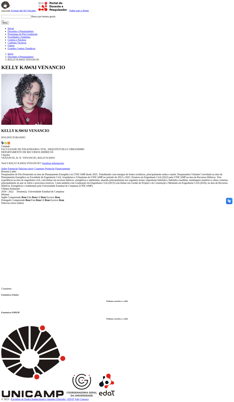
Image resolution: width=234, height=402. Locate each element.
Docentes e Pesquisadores (21, 31)
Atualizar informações (53, 163)
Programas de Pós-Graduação (22, 34)
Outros (11, 45)
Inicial (11, 28)
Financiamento (62, 168)
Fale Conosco (82, 399)
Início (10, 54)
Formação (13, 168)
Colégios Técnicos (17, 42)
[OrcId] (5, 143)
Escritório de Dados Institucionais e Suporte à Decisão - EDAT (42, 399)
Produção (50, 168)
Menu (5, 23)
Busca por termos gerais (43, 16)
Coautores (39, 168)
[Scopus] (8, 143)
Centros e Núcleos (17, 40)
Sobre (4, 168)
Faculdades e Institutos (19, 37)
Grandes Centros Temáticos (21, 48)
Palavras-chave (26, 168)
